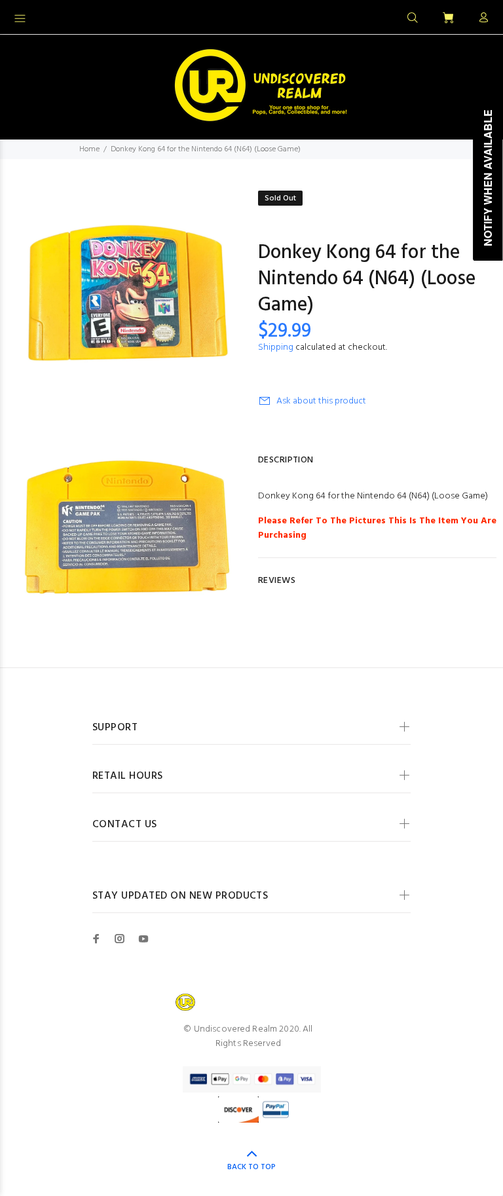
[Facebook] (96, 938)
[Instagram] (119, 938)
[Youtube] (143, 938)
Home (89, 149)
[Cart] (448, 18)
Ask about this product (321, 401)
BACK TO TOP (251, 1167)
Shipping (275, 347)
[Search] (412, 18)
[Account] (481, 18)
